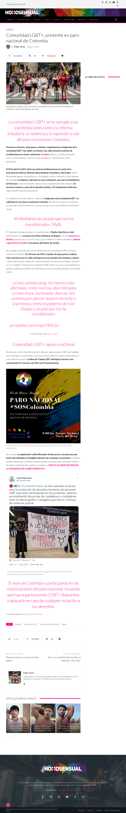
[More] (62, 56)
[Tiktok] (75, 797)
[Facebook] (102, 2)
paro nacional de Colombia (49, 624)
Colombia (45, 154)
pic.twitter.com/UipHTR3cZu (34, 325)
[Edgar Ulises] (8, 47)
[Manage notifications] (8, 805)
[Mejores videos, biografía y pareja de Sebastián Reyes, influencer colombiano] (18, 718)
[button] (116, 19)
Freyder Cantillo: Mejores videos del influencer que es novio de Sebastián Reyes (43, 728)
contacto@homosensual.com (69, 790)
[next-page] (13, 738)
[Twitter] (110, 2)
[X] (24, 683)
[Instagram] (106, 2)
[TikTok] (117, 2)
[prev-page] (8, 738)
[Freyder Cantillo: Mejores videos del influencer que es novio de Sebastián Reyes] (43, 718)
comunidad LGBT (30, 624)
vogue (64, 624)
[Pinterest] (117, 6)
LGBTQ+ (10, 30)
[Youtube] (114, 2)
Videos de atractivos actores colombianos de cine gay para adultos (68, 728)
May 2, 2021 (52, 333)
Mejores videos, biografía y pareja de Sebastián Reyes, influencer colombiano (18, 728)
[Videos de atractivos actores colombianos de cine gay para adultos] (68, 718)
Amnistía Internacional (32, 614)
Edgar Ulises (19, 47)
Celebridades (18, 723)
